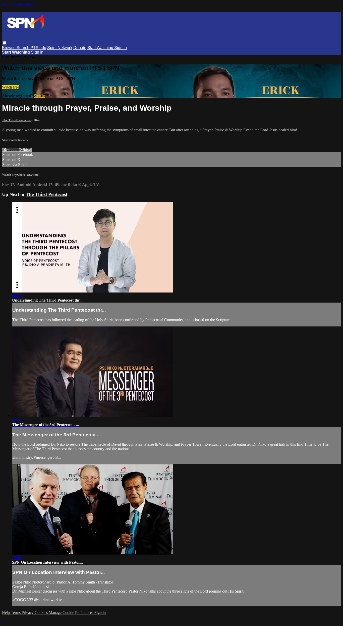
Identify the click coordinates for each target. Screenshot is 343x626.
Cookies (42, 612)
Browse (9, 48)
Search (23, 48)
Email (27, 150)
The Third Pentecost (16, 120)
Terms (16, 612)
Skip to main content (18, 4)
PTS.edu (38, 48)
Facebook (10, 150)
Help (6, 612)
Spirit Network (59, 48)
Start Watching (100, 48)
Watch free (10, 87)
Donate (79, 48)
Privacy (28, 612)
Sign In (37, 52)
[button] (4, 43)
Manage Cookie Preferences (71, 612)
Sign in (120, 48)
